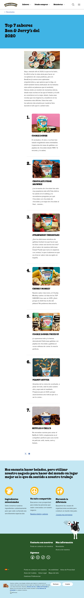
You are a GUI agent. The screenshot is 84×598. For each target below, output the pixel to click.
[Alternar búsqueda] (73, 4)
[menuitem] (26, 5)
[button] (7, 569)
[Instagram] (38, 557)
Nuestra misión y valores (39, 514)
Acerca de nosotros (63, 550)
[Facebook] (32, 557)
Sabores (25, 4)
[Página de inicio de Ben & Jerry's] (11, 5)
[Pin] (29, 453)
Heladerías (58, 4)
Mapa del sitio (54, 573)
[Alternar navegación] (79, 4)
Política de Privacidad (42, 586)
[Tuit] (25, 453)
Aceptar (67, 584)
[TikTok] (43, 557)
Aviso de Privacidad (67, 570)
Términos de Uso (31, 586)
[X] (48, 557)
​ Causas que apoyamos (64, 515)
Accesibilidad (53, 570)
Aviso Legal (42, 573)
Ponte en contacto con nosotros (41, 546)
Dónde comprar (41, 4)
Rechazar (55, 584)
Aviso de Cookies (30, 573)
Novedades (10, 12)
